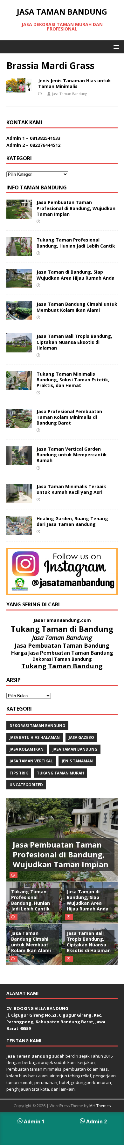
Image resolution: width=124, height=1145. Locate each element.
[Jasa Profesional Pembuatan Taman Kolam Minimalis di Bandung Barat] (19, 424)
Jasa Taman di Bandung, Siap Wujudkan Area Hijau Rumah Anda (75, 275)
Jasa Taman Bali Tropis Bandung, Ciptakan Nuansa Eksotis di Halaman (74, 342)
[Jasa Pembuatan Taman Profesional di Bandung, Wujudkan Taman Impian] (19, 215)
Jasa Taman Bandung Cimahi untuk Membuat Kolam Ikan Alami (77, 307)
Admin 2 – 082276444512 (33, 145)
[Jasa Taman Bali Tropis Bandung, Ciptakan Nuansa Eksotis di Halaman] (19, 349)
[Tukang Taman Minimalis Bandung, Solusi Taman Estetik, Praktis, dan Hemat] (19, 386)
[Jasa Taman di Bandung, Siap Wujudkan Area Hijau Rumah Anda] (19, 285)
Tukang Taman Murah (60, 773)
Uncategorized (26, 784)
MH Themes (100, 1105)
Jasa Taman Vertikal (31, 761)
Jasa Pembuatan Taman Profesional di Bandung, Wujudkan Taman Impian (76, 208)
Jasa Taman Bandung (69, 93)
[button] (115, 46)
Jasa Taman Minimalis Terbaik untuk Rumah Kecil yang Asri (71, 489)
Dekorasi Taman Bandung (37, 725)
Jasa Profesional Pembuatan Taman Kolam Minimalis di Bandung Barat (69, 417)
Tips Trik (19, 773)
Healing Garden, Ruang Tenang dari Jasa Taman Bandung (72, 521)
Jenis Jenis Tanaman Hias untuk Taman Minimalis (74, 83)
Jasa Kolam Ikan (27, 749)
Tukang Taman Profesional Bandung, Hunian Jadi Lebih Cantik (76, 243)
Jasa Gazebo (81, 737)
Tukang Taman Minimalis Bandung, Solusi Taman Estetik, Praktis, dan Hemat (73, 379)
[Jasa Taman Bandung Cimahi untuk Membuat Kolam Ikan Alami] (19, 317)
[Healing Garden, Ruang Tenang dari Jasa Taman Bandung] (19, 531)
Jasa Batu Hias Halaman (35, 737)
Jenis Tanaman (77, 761)
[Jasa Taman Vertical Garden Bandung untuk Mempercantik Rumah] (19, 462)
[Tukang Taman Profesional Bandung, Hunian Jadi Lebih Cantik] (19, 252)
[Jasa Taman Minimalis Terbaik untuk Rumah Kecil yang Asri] (19, 499)
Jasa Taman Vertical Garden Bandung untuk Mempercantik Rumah (72, 454)
